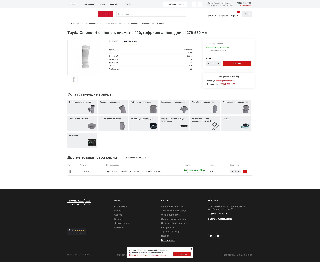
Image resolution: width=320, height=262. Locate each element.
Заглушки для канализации (80, 119)
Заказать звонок (245, 5)
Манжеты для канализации (141, 119)
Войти (247, 14)
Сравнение (211, 16)
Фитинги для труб (170, 215)
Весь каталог (168, 240)
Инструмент (74, 135)
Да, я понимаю (182, 254)
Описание (113, 41)
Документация (121, 223)
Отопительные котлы (172, 206)
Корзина (235, 14)
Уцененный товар (170, 231)
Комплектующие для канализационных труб (201, 120)
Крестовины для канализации (173, 102)
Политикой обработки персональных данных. (148, 255)
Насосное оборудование (174, 223)
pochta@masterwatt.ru (225, 81)
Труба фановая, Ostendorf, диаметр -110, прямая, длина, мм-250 (133, 171)
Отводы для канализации (110, 102)
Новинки (165, 236)
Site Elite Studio (244, 255)
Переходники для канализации (235, 102)
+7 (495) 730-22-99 (227, 84)
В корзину (237, 63)
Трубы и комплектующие (174, 210)
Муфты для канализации (140, 102)
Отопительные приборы (173, 219)
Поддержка (114, 4)
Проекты (118, 210)
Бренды (102, 4)
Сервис (118, 215)
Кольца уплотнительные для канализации (173, 120)
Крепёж (226, 119)
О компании (89, 4)
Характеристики (130, 41)
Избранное (223, 16)
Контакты (126, 4)
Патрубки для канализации (203, 102)
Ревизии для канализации (110, 119)
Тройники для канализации (80, 102)
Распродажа (167, 227)
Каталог (107, 14)
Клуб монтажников (176, 4)
